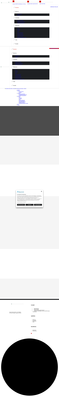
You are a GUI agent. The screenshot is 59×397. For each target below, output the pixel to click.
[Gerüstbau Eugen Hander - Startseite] (10, 88)
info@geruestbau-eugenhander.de (32, 3)
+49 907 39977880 (42, 3)
